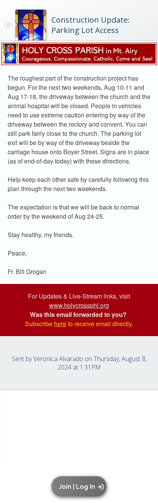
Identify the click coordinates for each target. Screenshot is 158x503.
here (60, 323)
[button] (80, 486)
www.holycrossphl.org (79, 305)
